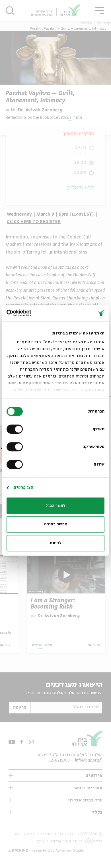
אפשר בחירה (55, 524)
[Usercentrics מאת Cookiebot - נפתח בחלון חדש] (31, 313)
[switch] (16, 429)
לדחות (55, 543)
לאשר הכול (55, 506)
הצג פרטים (23, 487)
